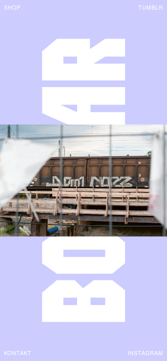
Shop (12, 7)
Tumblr (150, 7)
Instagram (145, 353)
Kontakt (17, 353)
